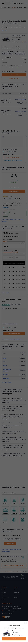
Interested (14, 639)
